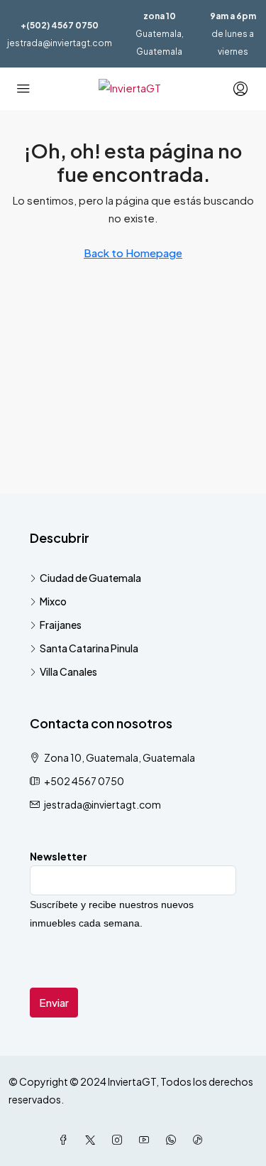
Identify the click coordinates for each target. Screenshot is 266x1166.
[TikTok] (201, 1139)
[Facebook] (66, 1139)
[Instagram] (120, 1139)
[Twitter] (93, 1139)
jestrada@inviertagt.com (59, 43)
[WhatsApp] (174, 1139)
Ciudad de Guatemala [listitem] (90, 577)
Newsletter (58, 856)
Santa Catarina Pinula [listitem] (89, 648)
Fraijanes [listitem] (61, 624)
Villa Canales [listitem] (68, 671)
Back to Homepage (133, 252)
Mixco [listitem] (53, 601)
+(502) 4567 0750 (60, 25)
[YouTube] (147, 1139)
